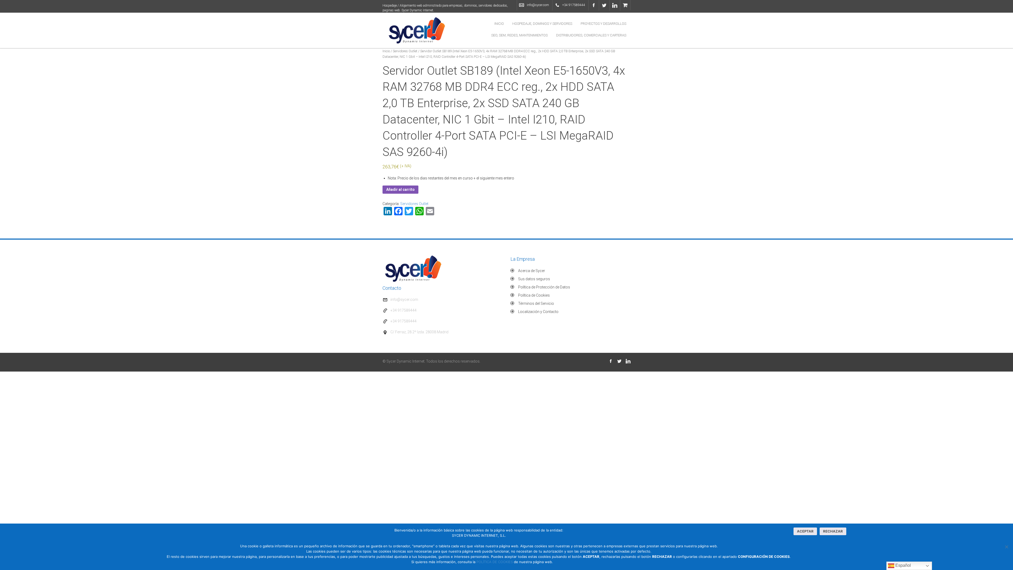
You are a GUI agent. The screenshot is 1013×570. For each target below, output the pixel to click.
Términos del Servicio (536, 303)
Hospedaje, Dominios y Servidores (542, 24)
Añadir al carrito (400, 189)
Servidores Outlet (405, 51)
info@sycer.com (538, 5)
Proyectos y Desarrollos (603, 24)
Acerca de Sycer (531, 271)
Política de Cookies (534, 295)
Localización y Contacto (538, 312)
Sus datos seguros (534, 279)
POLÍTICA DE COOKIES (494, 562)
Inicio (499, 24)
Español (902, 565)
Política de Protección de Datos (544, 287)
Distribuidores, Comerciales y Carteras (591, 35)
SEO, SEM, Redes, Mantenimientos (519, 35)
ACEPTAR (805, 531)
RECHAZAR (833, 531)
